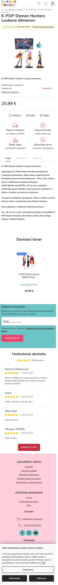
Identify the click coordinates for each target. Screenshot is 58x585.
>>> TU (41, 562)
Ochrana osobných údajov (29, 478)
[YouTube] (36, 533)
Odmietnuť (14, 578)
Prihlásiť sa (12, 338)
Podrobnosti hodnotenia (43, 26)
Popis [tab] (8, 158)
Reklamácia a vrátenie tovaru (29, 482)
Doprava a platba (29, 470)
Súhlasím (41, 578)
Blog (29, 505)
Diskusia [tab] (37, 158)
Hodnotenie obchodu (29, 354)
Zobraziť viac (29, 447)
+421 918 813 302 (32, 525)
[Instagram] (29, 533)
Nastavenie (28, 569)
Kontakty (29, 466)
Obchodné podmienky (29, 474)
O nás (29, 497)
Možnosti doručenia (10, 92)
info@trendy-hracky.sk (32, 519)
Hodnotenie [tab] (22, 158)
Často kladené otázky (29, 501)
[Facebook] (22, 533)
